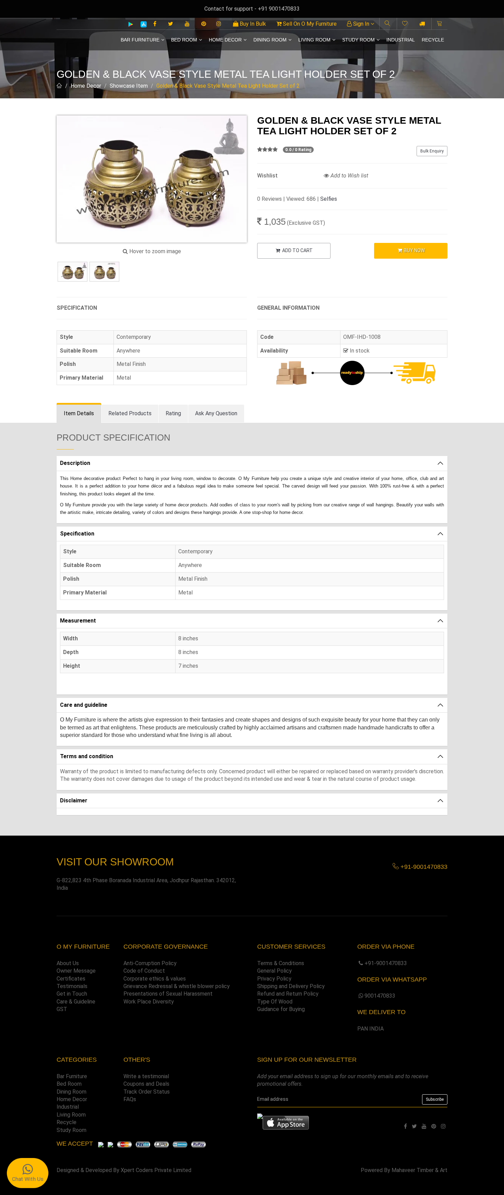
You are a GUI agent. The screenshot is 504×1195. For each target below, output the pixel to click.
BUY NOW (414, 250)
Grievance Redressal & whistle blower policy (176, 986)
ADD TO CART (297, 250)
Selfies (328, 199)
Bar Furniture (140, 39)
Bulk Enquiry (432, 151)
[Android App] (130, 24)
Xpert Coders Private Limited (156, 1170)
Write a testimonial (146, 1076)
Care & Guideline (76, 1001)
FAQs (129, 1099)
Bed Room (184, 39)
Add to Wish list (348, 175)
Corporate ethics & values (154, 978)
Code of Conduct (144, 971)
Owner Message (76, 971)
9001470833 (379, 996)
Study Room (358, 39)
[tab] (79, 414)
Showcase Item (129, 86)
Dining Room (270, 39)
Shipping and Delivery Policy (291, 986)
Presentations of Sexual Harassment (168, 993)
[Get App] (286, 1122)
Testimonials (72, 986)
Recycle (433, 39)
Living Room (314, 39)
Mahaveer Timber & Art (419, 1170)
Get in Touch (72, 993)
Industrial (400, 39)
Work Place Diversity (148, 1001)
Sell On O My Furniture (309, 24)
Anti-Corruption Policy (150, 963)
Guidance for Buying (281, 1009)
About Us (68, 963)
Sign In (361, 24)
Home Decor (225, 39)
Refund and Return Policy (288, 993)
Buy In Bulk (252, 24)
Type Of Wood (274, 1001)
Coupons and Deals (146, 1084)
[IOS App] (141, 24)
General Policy (274, 971)
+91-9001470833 (385, 963)
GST (62, 1009)
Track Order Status (146, 1091)
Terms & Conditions (280, 963)
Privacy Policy (274, 978)
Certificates (71, 978)
